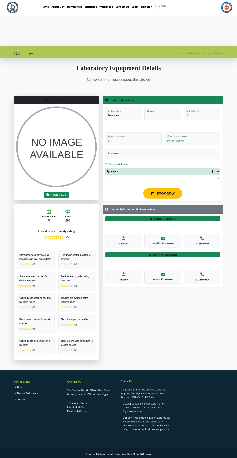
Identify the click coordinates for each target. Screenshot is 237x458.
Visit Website (177, 140)
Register (146, 7)
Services (21, 399)
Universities (74, 7)
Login (135, 7)
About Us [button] (57, 7)
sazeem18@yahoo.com (163, 279)
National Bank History (27, 393)
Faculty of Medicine (213, 53)
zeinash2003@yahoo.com (163, 243)
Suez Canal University (189, 53)
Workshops (106, 7)
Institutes (90, 7)
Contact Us (122, 7)
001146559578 (202, 279)
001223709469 (202, 243)
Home (45, 7)
